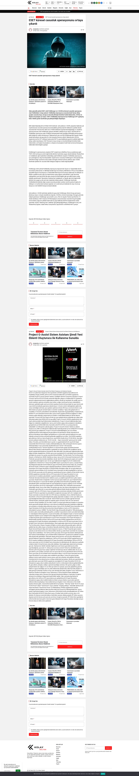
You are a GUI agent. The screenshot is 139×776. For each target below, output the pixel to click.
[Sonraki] (107, 3)
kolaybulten (36, 29)
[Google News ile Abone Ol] (34, 71)
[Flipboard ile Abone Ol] (42, 71)
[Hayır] (137, 774)
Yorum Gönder (34, 324)
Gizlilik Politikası (7, 770)
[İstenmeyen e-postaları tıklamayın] (75, 95)
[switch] (110, 8)
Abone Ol (70, 236)
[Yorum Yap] (66, 71)
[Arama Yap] (110, 2)
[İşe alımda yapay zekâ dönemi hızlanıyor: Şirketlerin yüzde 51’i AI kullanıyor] (38, 95)
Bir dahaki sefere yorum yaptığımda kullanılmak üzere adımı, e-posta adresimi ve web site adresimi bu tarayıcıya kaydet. (57, 320)
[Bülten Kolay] (34, 2)
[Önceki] (89, 3)
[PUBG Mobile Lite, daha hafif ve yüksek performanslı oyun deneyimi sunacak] (75, 275)
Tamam (103, 773)
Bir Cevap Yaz (34, 291)
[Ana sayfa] (28, 8)
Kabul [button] (18, 770)
